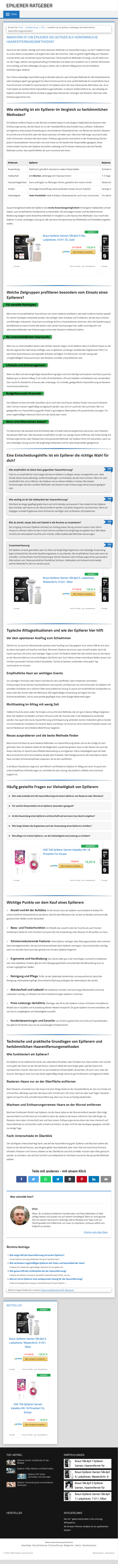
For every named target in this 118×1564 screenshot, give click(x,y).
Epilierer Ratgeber (29, 5)
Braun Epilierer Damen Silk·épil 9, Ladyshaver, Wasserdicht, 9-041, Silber (28, 1342)
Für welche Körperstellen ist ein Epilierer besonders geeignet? (43, 806)
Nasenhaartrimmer (89, 1545)
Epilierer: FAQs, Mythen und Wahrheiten (35, 1468)
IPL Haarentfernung (55, 1545)
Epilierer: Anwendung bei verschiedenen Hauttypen (35, 1484)
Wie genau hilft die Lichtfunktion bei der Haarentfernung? (38, 1271)
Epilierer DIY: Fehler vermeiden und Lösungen (39, 1475)
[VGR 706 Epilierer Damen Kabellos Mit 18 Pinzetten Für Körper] (28, 1400)
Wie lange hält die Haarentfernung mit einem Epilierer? (37, 1255)
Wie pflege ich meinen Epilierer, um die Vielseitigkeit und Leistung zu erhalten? (51, 836)
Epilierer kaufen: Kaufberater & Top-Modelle (33, 1461)
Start (21, 27)
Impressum (110, 1552)
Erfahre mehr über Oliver (96, 1232)
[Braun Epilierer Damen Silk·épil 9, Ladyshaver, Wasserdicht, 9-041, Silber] (28, 1335)
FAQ (43, 27)
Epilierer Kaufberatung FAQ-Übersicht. (57, 1289)
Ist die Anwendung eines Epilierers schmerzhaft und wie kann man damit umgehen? (53, 816)
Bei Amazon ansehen (83, 252)
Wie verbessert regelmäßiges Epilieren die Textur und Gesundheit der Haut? (47, 1263)
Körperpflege (26, 1545)
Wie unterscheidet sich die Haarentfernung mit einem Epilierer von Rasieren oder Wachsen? (57, 796)
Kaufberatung (32, 27)
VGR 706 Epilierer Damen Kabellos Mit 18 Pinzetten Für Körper (28, 1408)
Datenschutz (98, 1552)
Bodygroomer (69, 1545)
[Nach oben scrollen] (113, 1557)
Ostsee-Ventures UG (24, 1552)
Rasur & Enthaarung (39, 1545)
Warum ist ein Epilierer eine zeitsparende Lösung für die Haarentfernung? (46, 1279)
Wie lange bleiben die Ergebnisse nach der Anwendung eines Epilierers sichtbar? (52, 826)
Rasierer (78, 1545)
